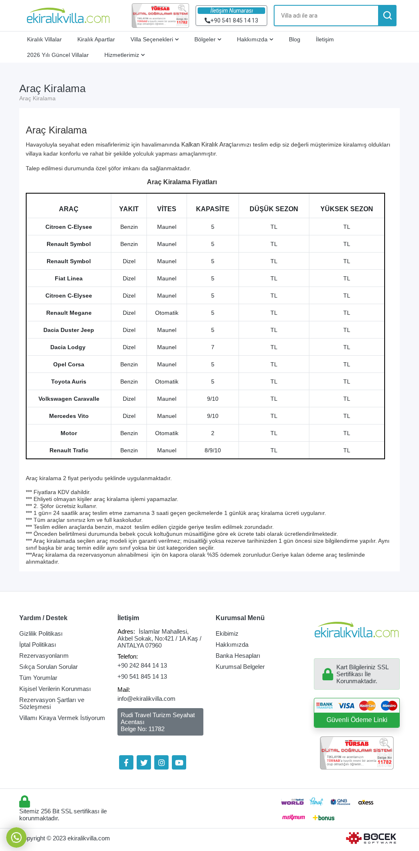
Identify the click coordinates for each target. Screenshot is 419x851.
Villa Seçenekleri (152, 39)
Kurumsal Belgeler (240, 666)
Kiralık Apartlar (96, 39)
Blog (294, 39)
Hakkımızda (252, 39)
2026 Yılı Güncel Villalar (58, 55)
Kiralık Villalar (44, 39)
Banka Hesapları (238, 655)
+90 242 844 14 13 (142, 665)
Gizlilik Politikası (41, 633)
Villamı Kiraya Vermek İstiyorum (62, 717)
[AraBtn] (387, 15)
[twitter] (144, 762)
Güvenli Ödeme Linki (357, 719)
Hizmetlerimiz (121, 55)
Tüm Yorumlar (38, 677)
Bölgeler (205, 39)
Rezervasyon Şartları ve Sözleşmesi (51, 703)
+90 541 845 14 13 (142, 676)
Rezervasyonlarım (44, 655)
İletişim (325, 39)
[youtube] (179, 762)
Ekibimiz (227, 633)
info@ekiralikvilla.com (146, 698)
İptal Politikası (37, 644)
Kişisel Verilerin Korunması (55, 688)
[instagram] (161, 762)
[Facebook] (126, 762)
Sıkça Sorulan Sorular (48, 666)
